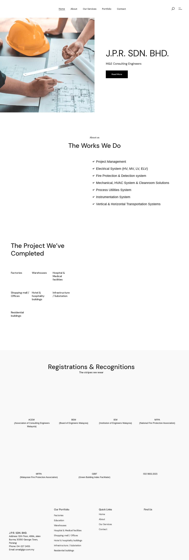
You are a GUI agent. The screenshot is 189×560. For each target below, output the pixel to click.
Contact (103, 529)
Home (102, 514)
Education (59, 520)
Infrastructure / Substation (67, 545)
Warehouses (60, 525)
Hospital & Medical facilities (68, 530)
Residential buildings (64, 550)
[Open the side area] (180, 9)
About (102, 519)
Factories (58, 515)
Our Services (105, 524)
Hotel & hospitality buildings (68, 540)
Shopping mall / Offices (66, 535)
